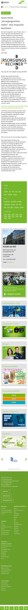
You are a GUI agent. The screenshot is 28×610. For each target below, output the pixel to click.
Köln (15, 519)
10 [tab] (19, 469)
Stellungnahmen (5, 534)
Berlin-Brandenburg (18, 510)
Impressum (6, 496)
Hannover (16, 515)
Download (3, 590)
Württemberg (17, 533)
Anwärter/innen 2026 (10, 324)
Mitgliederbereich (5, 573)
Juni (13, 191)
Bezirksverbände (20, 506)
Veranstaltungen (5, 556)
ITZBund (5, 344)
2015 (20, 216)
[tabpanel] (14, 459)
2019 (5, 216)
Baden (15, 508)
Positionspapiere (5, 532)
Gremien (3, 508)
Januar (15, 194)
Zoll (2, 523)
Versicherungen (5, 584)
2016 (17, 216)
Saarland (16, 526)
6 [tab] (14, 469)
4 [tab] (12, 469)
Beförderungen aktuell (6, 545)
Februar (10, 194)
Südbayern (16, 530)
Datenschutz (7, 500)
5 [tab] (13, 469)
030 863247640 (8, 482)
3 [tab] (11, 469)
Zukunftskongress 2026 (11, 303)
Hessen (16, 517)
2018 (9, 216)
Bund (15, 512)
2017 (13, 216)
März (5, 194)
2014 (5, 218)
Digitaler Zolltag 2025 (10, 411)
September (7, 204)
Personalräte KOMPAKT (11, 391)
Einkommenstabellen (10, 366)
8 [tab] (17, 469)
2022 (13, 214)
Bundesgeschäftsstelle (6, 512)
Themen (3, 521)
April (19, 191)
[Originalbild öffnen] (25, 67)
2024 (5, 214)
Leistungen (5, 581)
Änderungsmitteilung (6, 569)
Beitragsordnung (5, 571)
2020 (20, 214)
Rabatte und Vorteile (6, 586)
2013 (9, 218)
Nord (15, 521)
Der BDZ (3, 506)
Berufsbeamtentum (5, 530)
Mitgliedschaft (6, 566)
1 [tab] (8, 469)
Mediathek (3, 554)
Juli (10, 191)
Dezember (7, 201)
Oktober (19, 201)
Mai (16, 191)
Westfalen (16, 531)
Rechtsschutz (4, 583)
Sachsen (16, 528)
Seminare (3, 588)
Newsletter (6, 434)
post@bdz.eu (10, 262)
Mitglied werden (5, 568)
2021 (17, 214)
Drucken (7, 13)
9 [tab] (18, 469)
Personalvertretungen (6, 510)
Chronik (3, 513)
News (6, 7)
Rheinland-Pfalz (17, 524)
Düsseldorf (16, 513)
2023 (9, 214)
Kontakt (5, 491)
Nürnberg (16, 522)
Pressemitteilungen (5, 549)
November (13, 201)
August (6, 191)
